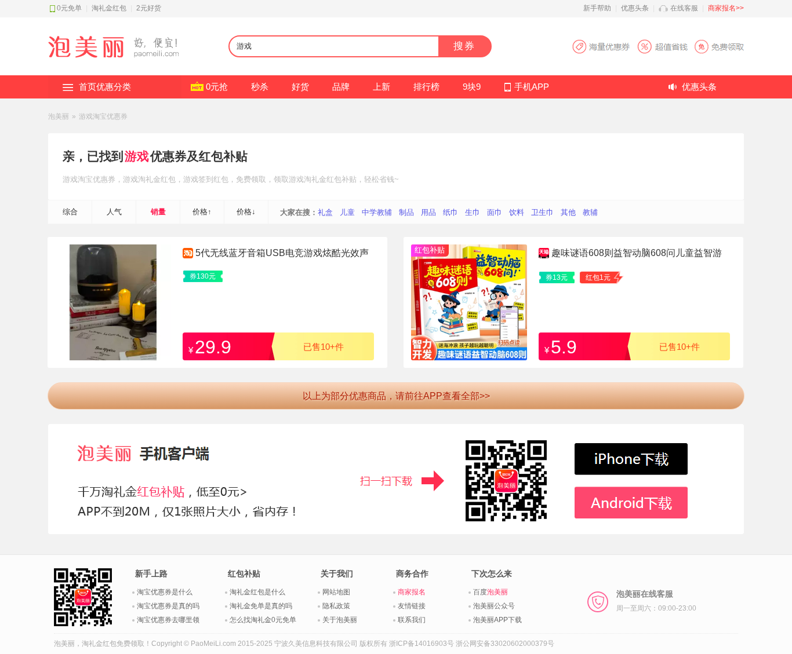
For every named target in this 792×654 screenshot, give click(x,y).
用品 (428, 212)
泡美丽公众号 (494, 606)
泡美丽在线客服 (656, 600)
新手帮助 (597, 8)
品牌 (341, 87)
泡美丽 (58, 116)
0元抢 (217, 87)
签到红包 (213, 179)
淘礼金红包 (109, 8)
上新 (381, 87)
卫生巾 (542, 212)
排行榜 (426, 87)
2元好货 (148, 8)
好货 (300, 87)
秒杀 (259, 87)
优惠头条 (635, 8)
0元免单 (69, 8)
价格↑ (202, 211)
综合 (70, 211)
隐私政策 (336, 606)
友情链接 (412, 606)
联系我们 (412, 620)
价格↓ (246, 211)
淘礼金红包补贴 (330, 179)
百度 (490, 592)
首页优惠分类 (105, 87)
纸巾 (450, 212)
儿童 (347, 212)
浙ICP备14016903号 (421, 644)
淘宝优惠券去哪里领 (168, 620)
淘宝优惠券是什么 (164, 592)
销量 (158, 211)
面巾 (494, 212)
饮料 (516, 212)
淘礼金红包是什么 (257, 592)
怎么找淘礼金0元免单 (263, 620)
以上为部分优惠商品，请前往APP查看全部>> (396, 396)
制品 (406, 212)
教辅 (590, 212)
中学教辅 (377, 212)
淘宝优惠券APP (658, 46)
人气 (114, 211)
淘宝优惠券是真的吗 (168, 606)
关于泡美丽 (339, 620)
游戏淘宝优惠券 (103, 116)
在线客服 (684, 8)
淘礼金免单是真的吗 (261, 606)
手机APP (531, 87)
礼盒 (325, 212)
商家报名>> (726, 8)
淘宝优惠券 (96, 179)
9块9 (472, 87)
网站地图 (336, 592)
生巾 (472, 212)
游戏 (137, 156)
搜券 (464, 46)
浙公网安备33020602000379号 (505, 644)
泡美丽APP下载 (497, 620)
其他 (568, 212)
